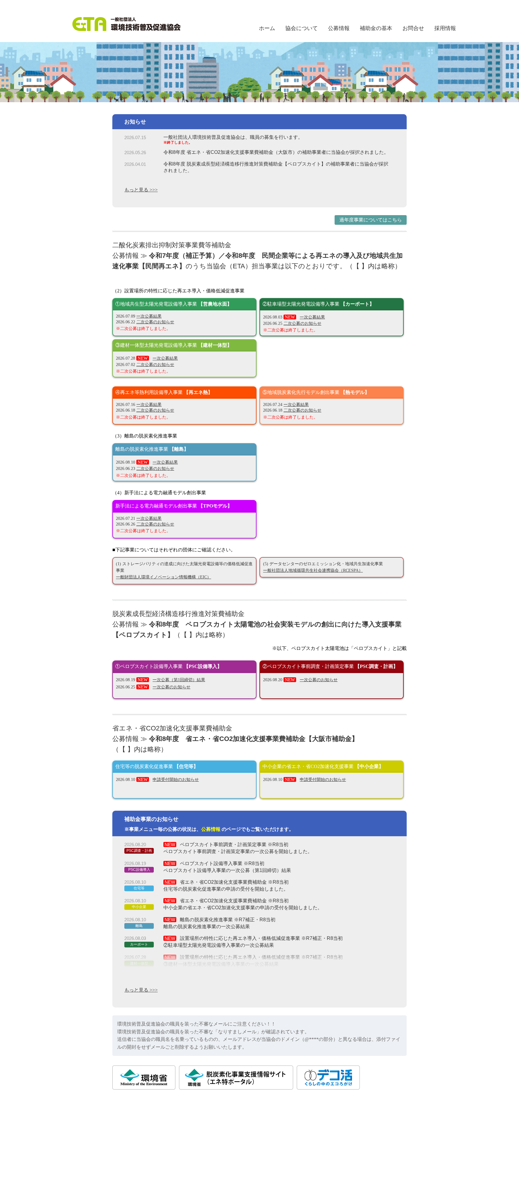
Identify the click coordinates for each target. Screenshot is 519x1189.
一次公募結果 (149, 316)
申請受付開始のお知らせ (176, 779)
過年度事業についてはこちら (370, 219)
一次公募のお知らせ (171, 687)
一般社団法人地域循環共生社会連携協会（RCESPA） (313, 570)
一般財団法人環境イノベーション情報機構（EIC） (163, 577)
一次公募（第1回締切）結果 (179, 680)
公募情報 (210, 829)
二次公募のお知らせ (155, 322)
